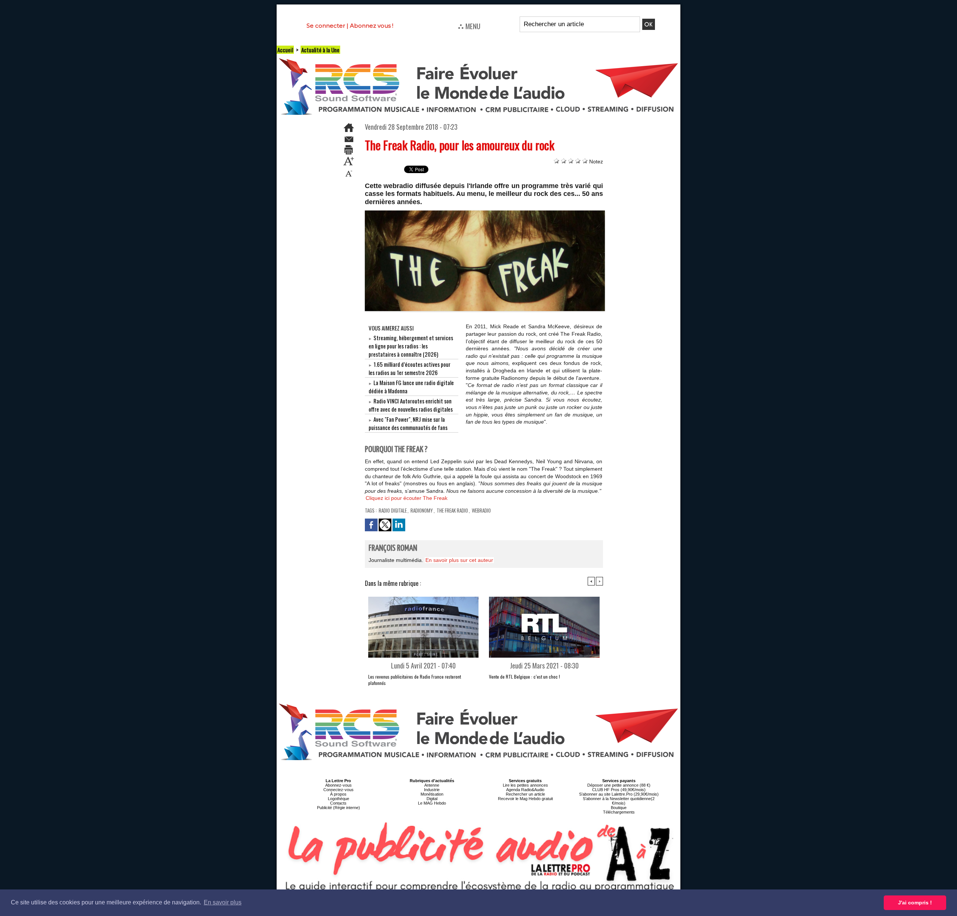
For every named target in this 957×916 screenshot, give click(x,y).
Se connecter (326, 25)
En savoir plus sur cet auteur (459, 560)
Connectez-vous (338, 789)
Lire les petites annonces (525, 785)
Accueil (285, 50)
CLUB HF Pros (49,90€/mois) (619, 789)
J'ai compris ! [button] (915, 903)
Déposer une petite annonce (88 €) (618, 785)
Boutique (619, 807)
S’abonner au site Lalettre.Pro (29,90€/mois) (619, 794)
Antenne (431, 785)
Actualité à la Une (320, 50)
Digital (432, 798)
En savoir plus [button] (222, 902)
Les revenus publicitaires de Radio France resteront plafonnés (414, 679)
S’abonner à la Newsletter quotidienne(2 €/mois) (619, 800)
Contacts (338, 803)
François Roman (393, 548)
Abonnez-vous (338, 785)
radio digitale (393, 510)
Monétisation (432, 794)
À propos (338, 794)
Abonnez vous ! (371, 25)
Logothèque (338, 798)
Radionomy (421, 510)
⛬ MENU (469, 26)
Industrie (432, 789)
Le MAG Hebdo (432, 803)
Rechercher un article (525, 794)
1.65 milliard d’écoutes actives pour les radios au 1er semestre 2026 (409, 368)
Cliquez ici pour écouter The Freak (406, 498)
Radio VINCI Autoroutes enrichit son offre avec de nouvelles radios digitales (411, 405)
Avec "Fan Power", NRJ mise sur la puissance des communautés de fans (408, 423)
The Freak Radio (452, 510)
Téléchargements (619, 812)
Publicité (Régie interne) (338, 807)
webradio (481, 510)
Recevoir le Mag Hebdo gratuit (525, 798)
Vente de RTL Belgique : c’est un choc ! (524, 676)
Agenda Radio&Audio (525, 789)
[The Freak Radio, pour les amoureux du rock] (485, 212)
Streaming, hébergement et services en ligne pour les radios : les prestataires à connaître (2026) (411, 345)
